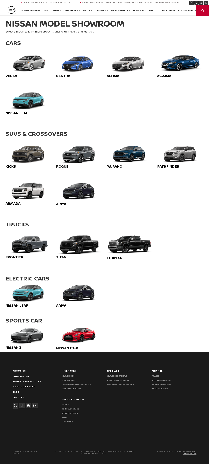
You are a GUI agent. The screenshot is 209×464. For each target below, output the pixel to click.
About (152, 10)
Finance (101, 10)
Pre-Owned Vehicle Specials (120, 385)
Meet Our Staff (24, 387)
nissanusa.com (114, 452)
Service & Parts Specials (118, 380)
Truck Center (168, 10)
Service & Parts (119, 10)
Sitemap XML (99, 452)
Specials (87, 10)
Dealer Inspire (189, 454)
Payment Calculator (161, 385)
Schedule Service (70, 409)
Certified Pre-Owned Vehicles (76, 385)
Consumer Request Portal (94, 454)
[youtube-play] (201, 3)
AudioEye (128, 452)
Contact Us (21, 376)
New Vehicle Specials (117, 376)
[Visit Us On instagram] (206, 3)
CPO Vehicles (71, 10)
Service (65, 405)
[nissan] (11, 10)
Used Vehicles (68, 380)
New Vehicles (68, 376)
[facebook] (196, 3)
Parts (64, 417)
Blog (16, 392)
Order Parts (68, 422)
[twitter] (191, 2)
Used (56, 10)
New (46, 10)
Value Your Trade (160, 389)
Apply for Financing (161, 380)
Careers (19, 397)
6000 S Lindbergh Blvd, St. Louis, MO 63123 (47, 3)
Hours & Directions (27, 381)
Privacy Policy (62, 452)
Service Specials (70, 413)
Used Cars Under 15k (71, 389)
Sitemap (88, 452)
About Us (19, 371)
